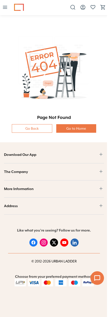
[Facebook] (33, 245)
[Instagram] (44, 245)
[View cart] (103, 9)
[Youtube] (64, 245)
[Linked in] (75, 245)
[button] (5, 7)
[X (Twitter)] (54, 245)
